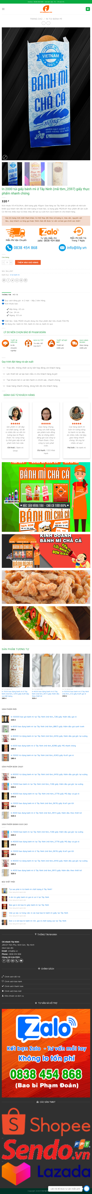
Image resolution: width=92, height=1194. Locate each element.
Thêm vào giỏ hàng (27, 262)
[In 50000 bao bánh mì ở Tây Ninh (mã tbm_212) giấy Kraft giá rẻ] (76, 670)
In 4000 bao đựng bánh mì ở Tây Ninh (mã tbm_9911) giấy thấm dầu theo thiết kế (45, 693)
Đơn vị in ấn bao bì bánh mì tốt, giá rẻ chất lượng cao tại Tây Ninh (37, 921)
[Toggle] (4, 368)
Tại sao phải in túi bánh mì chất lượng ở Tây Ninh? (30, 889)
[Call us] (17, 961)
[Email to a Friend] (17, 280)
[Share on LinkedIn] (26, 280)
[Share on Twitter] (13, 280)
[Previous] (6, 94)
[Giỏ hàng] (88, 9)
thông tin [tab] (6, 295)
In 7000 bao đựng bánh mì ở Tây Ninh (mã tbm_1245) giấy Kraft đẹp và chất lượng (15, 693)
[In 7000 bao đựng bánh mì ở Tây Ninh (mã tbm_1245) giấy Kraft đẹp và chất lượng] (16, 670)
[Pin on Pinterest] (21, 280)
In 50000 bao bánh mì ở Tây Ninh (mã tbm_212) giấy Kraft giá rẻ (75, 692)
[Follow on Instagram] (8, 961)
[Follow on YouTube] (21, 961)
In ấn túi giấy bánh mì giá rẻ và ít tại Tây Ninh (29, 897)
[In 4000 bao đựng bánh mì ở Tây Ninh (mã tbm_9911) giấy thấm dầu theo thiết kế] (46, 670)
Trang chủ (36, 18)
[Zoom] (5, 157)
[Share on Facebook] (8, 280)
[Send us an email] (13, 961)
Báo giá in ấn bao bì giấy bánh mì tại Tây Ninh (29, 905)
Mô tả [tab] (15, 295)
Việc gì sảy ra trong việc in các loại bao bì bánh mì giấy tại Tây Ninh (38, 913)
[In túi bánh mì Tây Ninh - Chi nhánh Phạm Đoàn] (46, 9)
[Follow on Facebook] (4, 961)
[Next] (85, 94)
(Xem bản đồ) (7, 948)
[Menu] (3, 9)
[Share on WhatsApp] (4, 280)
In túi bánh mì (54, 18)
